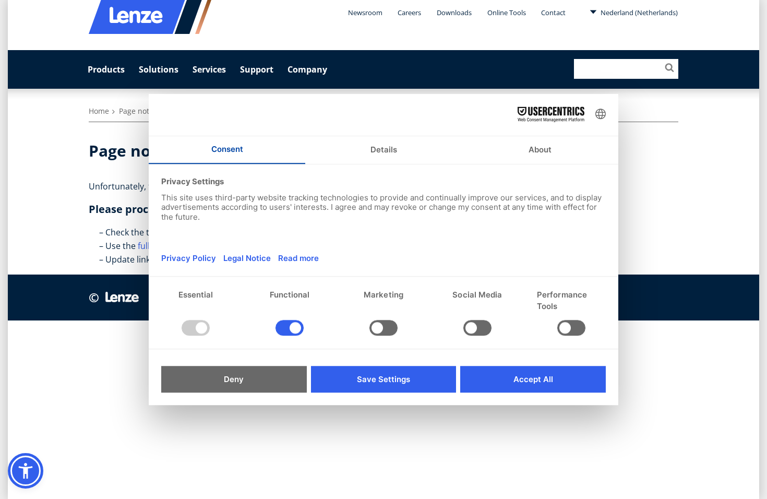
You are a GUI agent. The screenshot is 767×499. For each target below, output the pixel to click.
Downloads (454, 12)
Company (307, 69)
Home (99, 111)
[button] (25, 471)
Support (256, 69)
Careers (409, 12)
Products (106, 69)
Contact (553, 12)
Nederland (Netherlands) (638, 12)
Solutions (158, 69)
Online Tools (506, 12)
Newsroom (365, 12)
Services (209, 69)
